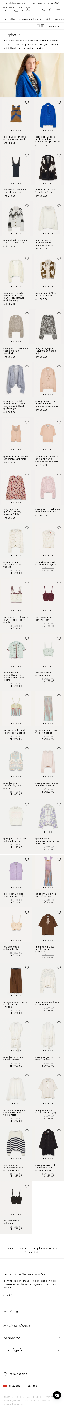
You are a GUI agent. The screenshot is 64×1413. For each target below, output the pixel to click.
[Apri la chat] (57, 1395)
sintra (20, 1404)
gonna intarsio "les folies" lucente (46, 731)
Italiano (32, 1386)
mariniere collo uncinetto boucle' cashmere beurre (13, 1167)
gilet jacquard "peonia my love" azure (12, 785)
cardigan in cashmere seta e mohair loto (47, 510)
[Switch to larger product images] (38, 26)
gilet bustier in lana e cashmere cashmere (15, 458)
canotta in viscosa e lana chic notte (15, 191)
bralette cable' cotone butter (11, 948)
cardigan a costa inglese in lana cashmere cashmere (47, 403)
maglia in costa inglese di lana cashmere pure (44, 242)
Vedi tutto (9, 19)
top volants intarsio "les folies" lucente (14, 731)
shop (23, 1248)
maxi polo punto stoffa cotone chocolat (44, 949)
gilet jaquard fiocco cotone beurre (14, 840)
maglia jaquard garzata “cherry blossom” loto (12, 511)
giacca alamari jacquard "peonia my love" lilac (47, 841)
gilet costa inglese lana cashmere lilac (14, 895)
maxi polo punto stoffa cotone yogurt (47, 1111)
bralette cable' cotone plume (43, 674)
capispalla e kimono (30, 19)
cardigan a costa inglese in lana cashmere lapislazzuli (47, 139)
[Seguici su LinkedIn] (17, 1311)
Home (10, 1248)
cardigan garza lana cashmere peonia (46, 784)
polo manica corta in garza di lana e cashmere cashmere (47, 459)
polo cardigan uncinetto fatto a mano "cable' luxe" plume (14, 676)
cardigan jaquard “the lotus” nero (45, 191)
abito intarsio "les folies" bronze (45, 895)
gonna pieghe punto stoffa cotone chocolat (15, 1004)
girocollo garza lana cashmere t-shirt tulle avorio (14, 1112)
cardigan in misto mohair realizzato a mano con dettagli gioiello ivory (14, 297)
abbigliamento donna (44, 1248)
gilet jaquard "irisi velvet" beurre (13, 1058)
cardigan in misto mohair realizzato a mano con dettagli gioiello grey (14, 405)
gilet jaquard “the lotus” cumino (45, 294)
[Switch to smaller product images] (43, 26)
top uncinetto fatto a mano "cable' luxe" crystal (15, 619)
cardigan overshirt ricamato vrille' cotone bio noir (46, 1167)
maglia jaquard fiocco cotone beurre (47, 1003)
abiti (48, 19)
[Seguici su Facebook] (11, 1311)
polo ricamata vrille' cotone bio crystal (46, 563)
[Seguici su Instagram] (5, 1311)
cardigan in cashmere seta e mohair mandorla (15, 350)
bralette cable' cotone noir (11, 1222)
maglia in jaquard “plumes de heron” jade (46, 350)
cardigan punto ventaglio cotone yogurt (13, 564)
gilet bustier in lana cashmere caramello (14, 138)
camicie (59, 19)
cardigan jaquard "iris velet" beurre (47, 1058)
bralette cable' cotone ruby (43, 618)
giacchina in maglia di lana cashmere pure (15, 241)
